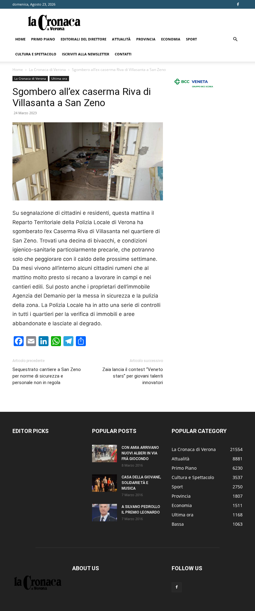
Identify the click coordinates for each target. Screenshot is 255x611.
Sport (191, 39)
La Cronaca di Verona (47, 69)
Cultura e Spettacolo (35, 54)
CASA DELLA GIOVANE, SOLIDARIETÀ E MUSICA (141, 483)
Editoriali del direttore (83, 39)
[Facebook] (238, 4)
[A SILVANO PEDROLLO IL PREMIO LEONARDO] (104, 512)
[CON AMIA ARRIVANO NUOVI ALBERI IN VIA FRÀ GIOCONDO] (104, 453)
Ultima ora (59, 78)
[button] (235, 39)
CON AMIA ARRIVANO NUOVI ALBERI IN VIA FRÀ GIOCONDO (140, 453)
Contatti (123, 54)
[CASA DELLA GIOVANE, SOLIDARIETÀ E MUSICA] (104, 483)
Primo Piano (43, 39)
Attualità (121, 39)
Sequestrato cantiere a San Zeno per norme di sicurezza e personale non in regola (46, 376)
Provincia (145, 39)
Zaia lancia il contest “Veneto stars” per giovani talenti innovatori (132, 376)
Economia (170, 39)
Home (20, 39)
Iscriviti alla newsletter (85, 54)
